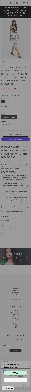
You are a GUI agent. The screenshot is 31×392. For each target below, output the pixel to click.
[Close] (28, 363)
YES (15, 373)
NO (15, 380)
